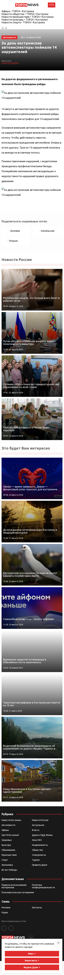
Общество (37, 850)
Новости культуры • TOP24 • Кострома (25, 19)
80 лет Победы (9, 870)
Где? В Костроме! (10, 835)
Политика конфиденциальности (43, 886)
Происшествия (9, 855)
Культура (6, 845)
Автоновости (8, 825)
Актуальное (38, 825)
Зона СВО (37, 840)
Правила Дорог (40, 865)
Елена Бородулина (10, 63)
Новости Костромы (11, 820)
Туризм (36, 860)
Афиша (5, 830)
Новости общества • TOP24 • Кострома (25, 14)
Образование (8, 850)
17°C (51, 5)
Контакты (37, 907)
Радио (5, 912)
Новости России (40, 820)
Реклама (6, 907)
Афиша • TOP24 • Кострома (18, 11)
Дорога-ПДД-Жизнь (42, 835)
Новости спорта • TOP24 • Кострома (23, 22)
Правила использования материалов (14, 886)
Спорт (5, 860)
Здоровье (7, 840)
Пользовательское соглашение (18, 892)
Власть (35, 830)
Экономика (7, 865)
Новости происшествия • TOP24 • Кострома (28, 16)
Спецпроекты (39, 855)
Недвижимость (40, 845)
